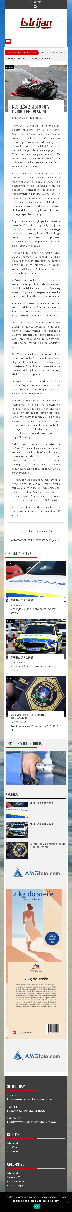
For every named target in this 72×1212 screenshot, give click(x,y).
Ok (37, 1206)
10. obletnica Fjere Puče (37, 531)
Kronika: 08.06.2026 (22, 657)
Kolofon (12, 1147)
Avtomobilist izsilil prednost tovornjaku (34, 540)
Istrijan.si (37, 117)
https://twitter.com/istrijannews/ (26, 1110)
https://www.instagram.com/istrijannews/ (31, 1121)
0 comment (19, 604)
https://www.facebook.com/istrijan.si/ (29, 1099)
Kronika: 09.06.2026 (22, 600)
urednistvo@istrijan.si (19, 1185)
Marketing (13, 1151)
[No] (67, 1202)
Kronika (9, 67)
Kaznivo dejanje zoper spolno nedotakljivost (28, 716)
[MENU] (8, 41)
